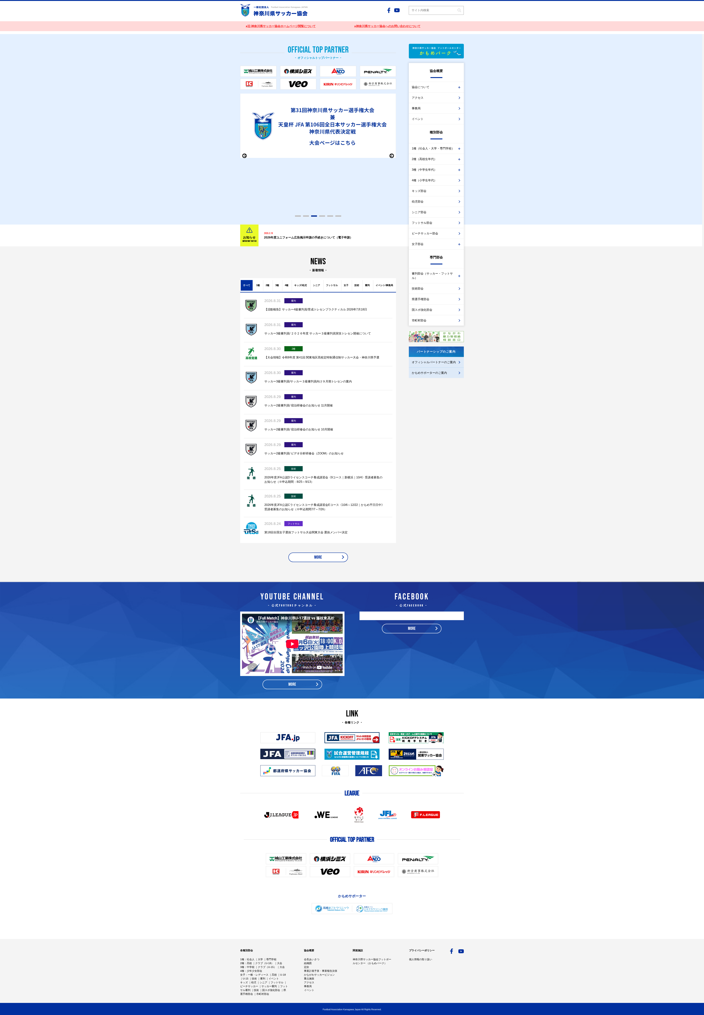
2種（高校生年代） (424, 159)
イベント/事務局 (384, 285)
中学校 (250, 967)
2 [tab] (306, 216)
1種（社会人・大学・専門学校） (433, 148)
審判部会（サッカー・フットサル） (432, 275)
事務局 (416, 108)
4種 (286, 285)
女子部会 (417, 244)
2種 (267, 285)
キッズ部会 (419, 190)
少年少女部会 (254, 970)
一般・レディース (258, 974)
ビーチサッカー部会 (425, 233)
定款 (306, 967)
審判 (367, 285)
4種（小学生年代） (424, 180)
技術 (356, 285)
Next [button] (391, 156)
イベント (417, 119)
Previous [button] (244, 156)
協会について (420, 87)
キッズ (244, 982)
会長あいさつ (311, 959)
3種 (277, 285)
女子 (346, 285)
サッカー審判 (269, 986)
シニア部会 (419, 212)
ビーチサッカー (249, 986)
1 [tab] (298, 216)
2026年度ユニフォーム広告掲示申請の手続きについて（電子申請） (308, 237)
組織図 (308, 963)
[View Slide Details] (318, 132)
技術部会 (417, 288)
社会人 (250, 959)
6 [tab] (338, 216)
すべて (246, 285)
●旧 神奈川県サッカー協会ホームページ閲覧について (281, 26)
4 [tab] (322, 216)
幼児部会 (417, 201)
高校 (249, 963)
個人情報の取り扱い (420, 959)
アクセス (417, 97)
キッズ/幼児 (300, 285)
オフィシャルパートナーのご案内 (434, 362)
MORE (318, 557)
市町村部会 (419, 320)
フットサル (332, 285)
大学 (260, 959)
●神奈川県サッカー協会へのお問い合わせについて (387, 26)
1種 (258, 285)
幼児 (253, 982)
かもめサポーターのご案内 (429, 372)
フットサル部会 (422, 222)
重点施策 (309, 978)
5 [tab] (330, 216)
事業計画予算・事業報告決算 (320, 970)
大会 (279, 963)
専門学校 (271, 959)
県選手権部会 (420, 299)
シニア (316, 285)
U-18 (283, 974)
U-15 (245, 978)
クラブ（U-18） (264, 963)
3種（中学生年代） (424, 169)
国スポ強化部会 (422, 309)
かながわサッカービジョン (319, 974)
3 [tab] (314, 216)
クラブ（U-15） (267, 967)
